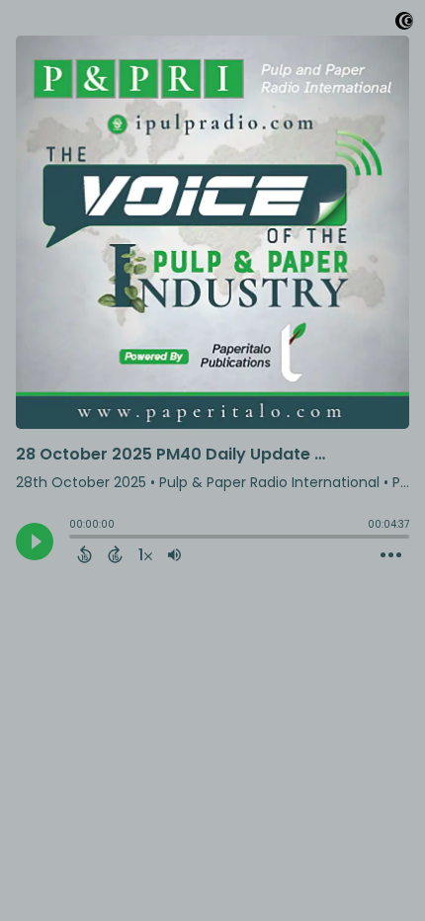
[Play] (34, 541)
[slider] (74, 538)
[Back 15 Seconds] (84, 554)
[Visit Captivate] (404, 24)
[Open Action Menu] (391, 555)
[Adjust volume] (174, 554)
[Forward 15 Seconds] (115, 554)
